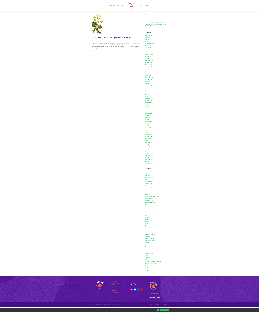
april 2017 (147, 94)
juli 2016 (147, 104)
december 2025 (149, 35)
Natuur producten (149, 238)
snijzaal (147, 249)
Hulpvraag (111, 5)
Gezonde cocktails (150, 204)
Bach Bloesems (149, 177)
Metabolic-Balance (150, 234)
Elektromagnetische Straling (152, 196)
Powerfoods (148, 244)
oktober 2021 (148, 56)
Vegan (146, 255)
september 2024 (149, 43)
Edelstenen (148, 194)
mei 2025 (147, 39)
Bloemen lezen (148, 183)
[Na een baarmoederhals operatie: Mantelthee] (97, 24)
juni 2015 (147, 123)
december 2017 (149, 85)
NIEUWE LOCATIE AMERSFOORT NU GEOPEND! (156, 28)
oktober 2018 (148, 79)
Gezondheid (148, 207)
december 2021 (149, 54)
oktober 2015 (148, 119)
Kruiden (147, 221)
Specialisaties (120, 5)
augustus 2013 (148, 159)
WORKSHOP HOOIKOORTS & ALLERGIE (154, 22)
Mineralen (147, 236)
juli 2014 (147, 140)
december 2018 (149, 77)
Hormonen (147, 211)
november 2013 (149, 155)
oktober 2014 (148, 136)
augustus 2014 (149, 138)
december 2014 (149, 132)
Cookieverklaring (165, 304)
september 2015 (149, 121)
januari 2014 (148, 151)
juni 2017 (147, 90)
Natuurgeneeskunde (150, 240)
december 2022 (149, 52)
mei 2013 (147, 161)
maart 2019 (148, 75)
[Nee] (257, 310)
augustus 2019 (149, 69)
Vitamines (147, 257)
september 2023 (149, 50)
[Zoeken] (150, 5)
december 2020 (149, 60)
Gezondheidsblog (149, 209)
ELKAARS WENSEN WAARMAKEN (153, 18)
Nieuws (140, 5)
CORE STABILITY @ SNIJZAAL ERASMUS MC (155, 20)
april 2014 (147, 144)
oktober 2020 (148, 62)
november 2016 (149, 98)
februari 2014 (148, 149)
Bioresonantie (148, 181)
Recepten (147, 247)
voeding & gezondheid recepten (153, 261)
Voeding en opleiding (150, 263)
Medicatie (147, 228)
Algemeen (147, 173)
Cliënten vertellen (149, 190)
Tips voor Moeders (150, 251)
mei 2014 (147, 142)
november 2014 (149, 134)
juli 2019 (147, 71)
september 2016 (149, 102)
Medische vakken (149, 232)
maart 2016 (148, 111)
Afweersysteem (149, 171)
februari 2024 (148, 45)
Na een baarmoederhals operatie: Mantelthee (111, 37)
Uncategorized (149, 253)
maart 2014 (148, 147)
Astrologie (147, 175)
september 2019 (149, 67)
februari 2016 (148, 113)
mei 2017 (147, 92)
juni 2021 (147, 58)
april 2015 (147, 125)
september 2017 (149, 88)
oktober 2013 (148, 157)
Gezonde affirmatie (150, 202)
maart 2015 (148, 128)
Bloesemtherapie (149, 185)
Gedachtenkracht (149, 198)
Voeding (147, 259)
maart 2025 (148, 41)
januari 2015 (148, 130)
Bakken (147, 179)
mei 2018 (147, 81)
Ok (158, 309)
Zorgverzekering (149, 270)
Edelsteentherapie (149, 192)
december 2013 (149, 153)
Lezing (146, 223)
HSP (146, 213)
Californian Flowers (150, 188)
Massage (147, 226)
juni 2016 (147, 107)
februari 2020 (148, 64)
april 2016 (147, 109)
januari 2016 (148, 115)
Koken (146, 219)
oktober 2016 (148, 100)
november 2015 (149, 117)
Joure (146, 215)
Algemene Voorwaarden (155, 304)
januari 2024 (148, 48)
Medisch (147, 230)
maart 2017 (148, 96)
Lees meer (93, 50)
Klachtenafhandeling (155, 297)
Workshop (147, 268)
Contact (146, 5)
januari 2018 (148, 83)
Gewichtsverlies (149, 200)
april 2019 (147, 73)
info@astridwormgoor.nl (136, 285)
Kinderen (147, 217)
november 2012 (149, 163)
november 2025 (149, 37)
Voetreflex (148, 265)
